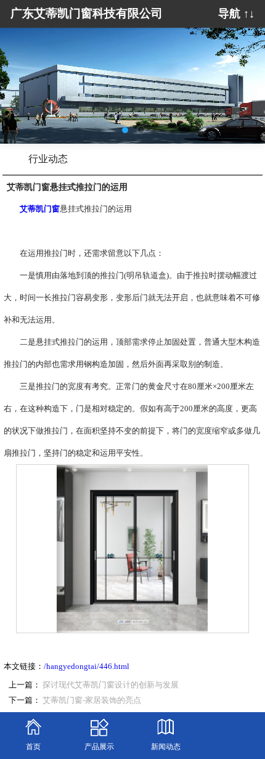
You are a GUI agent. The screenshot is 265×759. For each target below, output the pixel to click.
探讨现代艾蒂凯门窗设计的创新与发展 (111, 685)
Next (246, 76)
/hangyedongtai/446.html (86, 666)
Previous (18, 76)
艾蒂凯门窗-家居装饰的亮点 (92, 700)
